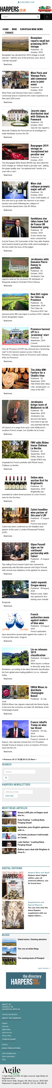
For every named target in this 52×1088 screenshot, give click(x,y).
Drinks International (8, 1056)
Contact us (7, 1007)
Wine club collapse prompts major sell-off (40, 186)
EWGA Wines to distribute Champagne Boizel (39, 692)
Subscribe (9, 796)
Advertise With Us (11, 1009)
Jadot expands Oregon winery (39, 584)
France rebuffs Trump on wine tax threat (39, 725)
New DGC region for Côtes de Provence (39, 297)
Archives (5, 1044)
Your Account (9, 1039)
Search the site (7, 1032)
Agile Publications (11, 1048)
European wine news (31, 29)
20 (24, 759)
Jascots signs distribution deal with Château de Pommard (40, 115)
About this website (11, 1018)
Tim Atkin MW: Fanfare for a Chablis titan (38, 372)
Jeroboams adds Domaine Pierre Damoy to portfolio (40, 264)
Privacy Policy (6, 1035)
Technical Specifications (9, 1014)
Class (4, 1059)
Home (6, 29)
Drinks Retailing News (9, 1053)
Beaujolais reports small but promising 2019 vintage (40, 42)
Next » (34, 759)
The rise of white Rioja (28, 949)
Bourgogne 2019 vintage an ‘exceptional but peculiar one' (39, 150)
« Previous (7, 759)
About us (6, 1004)
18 (18, 759)
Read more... (8, 64)
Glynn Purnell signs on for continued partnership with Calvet (40, 550)
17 (16, 759)
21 (26, 759)
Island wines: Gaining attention (32, 939)
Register (4, 1023)
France (9, 32)
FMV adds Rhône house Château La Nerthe (40, 445)
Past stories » (44, 968)
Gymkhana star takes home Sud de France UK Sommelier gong (39, 223)
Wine (14, 29)
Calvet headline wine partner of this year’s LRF (39, 512)
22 (29, 759)
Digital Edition (6, 1029)
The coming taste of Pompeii (31, 958)
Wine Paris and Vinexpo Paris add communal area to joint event (39, 78)
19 (21, 759)
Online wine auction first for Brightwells (39, 480)
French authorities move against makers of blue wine (40, 619)
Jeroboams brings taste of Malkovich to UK (39, 404)
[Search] (38, 17)
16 (13, 759)
